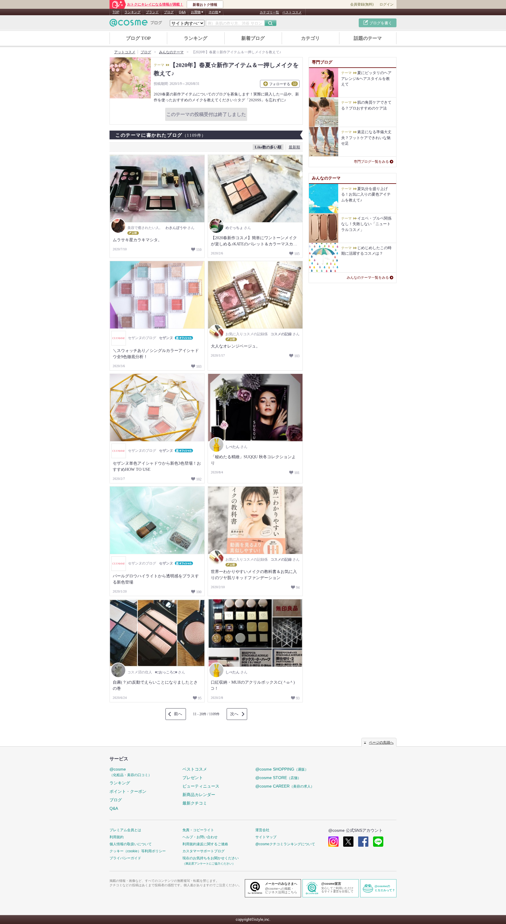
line (378, 841)
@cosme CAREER (284, 786)
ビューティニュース (200, 786)
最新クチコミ (194, 803)
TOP (115, 12)
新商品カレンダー (198, 794)
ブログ (169, 12)
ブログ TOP (138, 38)
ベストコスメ (292, 12)
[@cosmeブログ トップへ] (136, 23)
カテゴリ (310, 38)
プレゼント (192, 777)
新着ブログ (253, 38)
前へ (178, 714)
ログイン (387, 4)
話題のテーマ (368, 38)
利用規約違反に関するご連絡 (205, 844)
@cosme (131, 772)
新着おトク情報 (205, 5)
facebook (363, 841)
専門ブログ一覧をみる (371, 162)
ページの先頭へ (381, 742)
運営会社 (262, 830)
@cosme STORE (278, 777)
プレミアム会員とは (125, 830)
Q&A (182, 12)
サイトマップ (265, 837)
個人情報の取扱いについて (131, 844)
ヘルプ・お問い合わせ (200, 837)
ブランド (152, 12)
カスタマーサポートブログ (203, 851)
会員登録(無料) (362, 4)
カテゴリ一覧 (269, 12)
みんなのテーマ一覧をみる (368, 278)
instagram (333, 841)
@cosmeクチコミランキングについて (285, 844)
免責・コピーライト (198, 830)
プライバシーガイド (125, 858)
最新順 (294, 147)
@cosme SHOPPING (281, 769)
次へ (234, 714)
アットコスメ (124, 52)
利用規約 (117, 837)
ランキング (132, 12)
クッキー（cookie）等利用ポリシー (138, 851)
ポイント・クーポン (128, 791)
